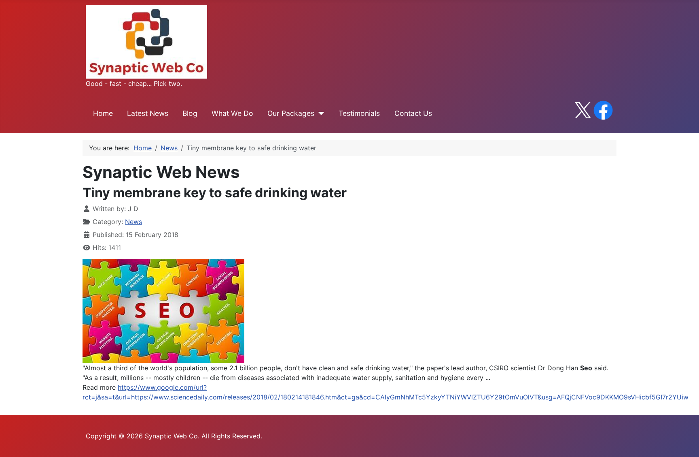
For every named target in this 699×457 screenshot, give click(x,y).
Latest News (147, 113)
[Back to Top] (685, 442)
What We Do (232, 113)
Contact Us (413, 113)
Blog (189, 113)
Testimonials (359, 113)
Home (103, 113)
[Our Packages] (319, 113)
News (133, 222)
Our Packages (290, 113)
